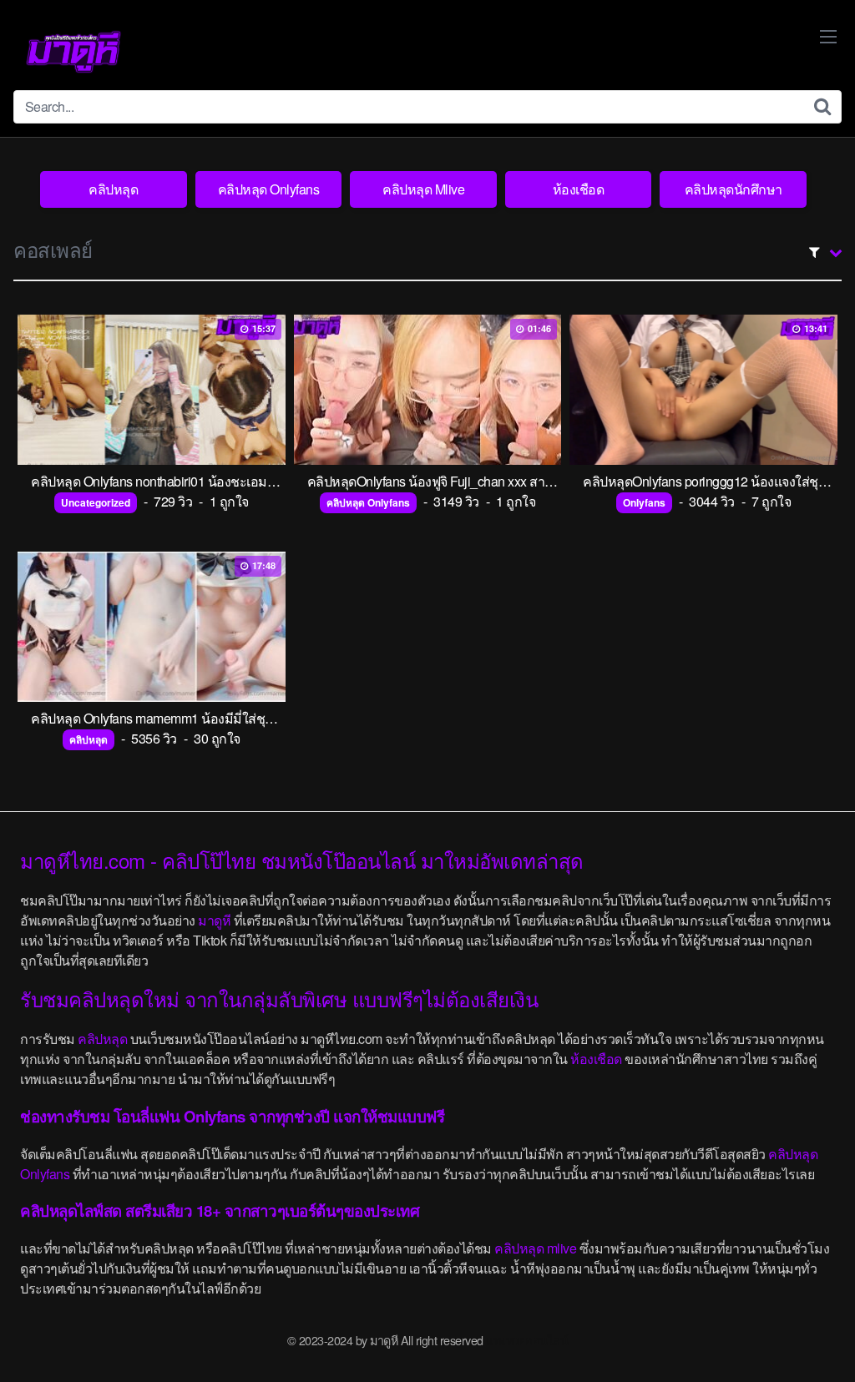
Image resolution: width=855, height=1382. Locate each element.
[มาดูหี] (73, 52)
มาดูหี (214, 920)
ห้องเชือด (579, 189)
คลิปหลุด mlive (535, 1248)
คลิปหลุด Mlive (423, 189)
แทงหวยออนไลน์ (527, 1340)
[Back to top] (809, 1329)
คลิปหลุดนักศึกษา (733, 189)
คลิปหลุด (113, 189)
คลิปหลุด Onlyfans (269, 189)
